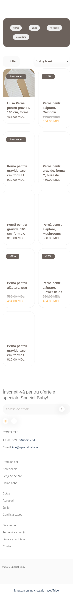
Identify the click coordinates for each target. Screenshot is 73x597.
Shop (34, 27)
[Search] (55, 7)
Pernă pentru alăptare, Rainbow (52, 107)
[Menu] (5, 7)
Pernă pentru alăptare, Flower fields (52, 287)
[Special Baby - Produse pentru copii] (36, 7)
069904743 (27, 439)
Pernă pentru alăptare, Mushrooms (52, 229)
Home (16, 27)
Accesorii (54, 27)
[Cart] (66, 7)
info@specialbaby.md (25, 447)
